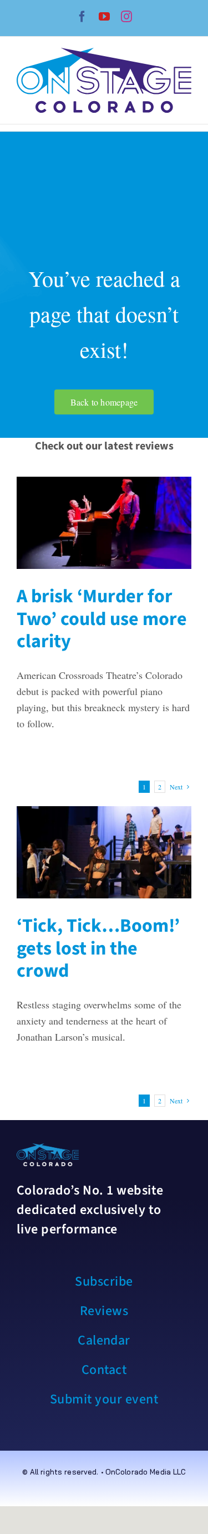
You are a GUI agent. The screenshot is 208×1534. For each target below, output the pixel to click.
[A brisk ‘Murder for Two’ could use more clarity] (104, 522)
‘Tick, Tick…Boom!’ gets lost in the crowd (98, 948)
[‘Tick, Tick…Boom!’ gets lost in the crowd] (104, 852)
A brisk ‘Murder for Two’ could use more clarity (102, 619)
